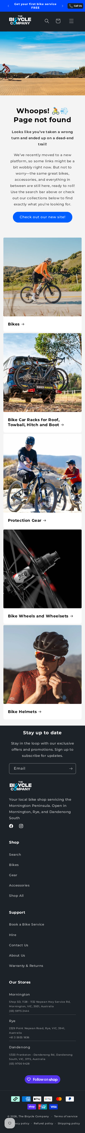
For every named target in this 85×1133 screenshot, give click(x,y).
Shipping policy (69, 1123)
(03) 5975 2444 (19, 1010)
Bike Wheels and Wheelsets (38, 616)
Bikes (14, 324)
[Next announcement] (63, 6)
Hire (12, 935)
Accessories (19, 885)
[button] (47, 21)
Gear (13, 875)
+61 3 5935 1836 (19, 1037)
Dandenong (19, 1047)
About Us (17, 955)
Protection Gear (24, 520)
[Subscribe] (71, 768)
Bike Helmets (22, 711)
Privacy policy (19, 1123)
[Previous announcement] (8, 6)
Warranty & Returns (26, 966)
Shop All (16, 896)
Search (15, 854)
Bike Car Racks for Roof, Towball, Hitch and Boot (33, 422)
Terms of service (66, 1116)
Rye (12, 1021)
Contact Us (18, 945)
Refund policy (43, 1123)
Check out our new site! (43, 217)
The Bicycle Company (34, 1116)
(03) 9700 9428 (19, 1063)
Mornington (19, 994)
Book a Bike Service (26, 924)
